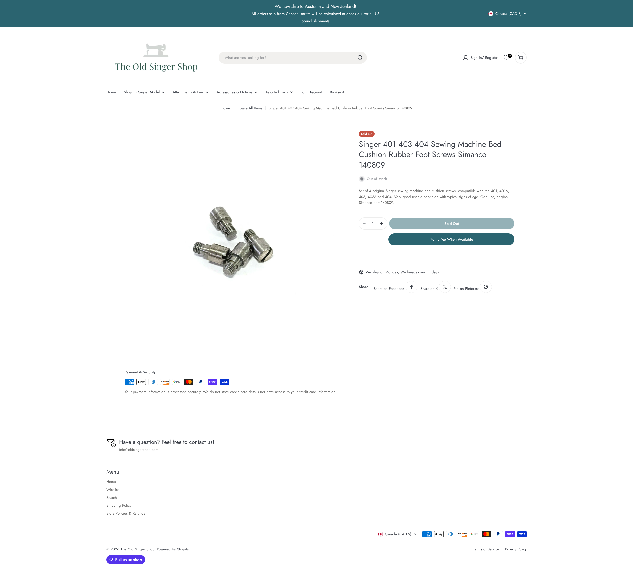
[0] (506, 57)
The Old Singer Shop (137, 549)
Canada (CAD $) (508, 13)
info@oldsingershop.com (138, 449)
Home (225, 108)
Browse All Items (249, 108)
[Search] (360, 58)
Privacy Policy (516, 549)
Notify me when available (451, 239)
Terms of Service (486, 549)
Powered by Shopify (173, 549)
